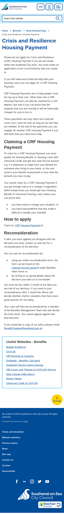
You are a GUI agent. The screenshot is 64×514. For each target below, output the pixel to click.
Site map (6, 454)
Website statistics (11, 437)
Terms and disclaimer (13, 432)
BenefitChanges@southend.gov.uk (23, 328)
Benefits (17, 31)
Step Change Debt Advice (20, 374)
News (5, 449)
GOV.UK (11, 351)
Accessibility (8, 471)
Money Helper (14, 378)
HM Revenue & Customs (20, 356)
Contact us (7, 460)
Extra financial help (36, 31)
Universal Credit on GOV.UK (22, 383)
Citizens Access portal (24, 267)
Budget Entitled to (16, 347)
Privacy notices (10, 443)
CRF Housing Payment (27, 225)
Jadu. (26, 421)
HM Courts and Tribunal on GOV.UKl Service (31, 369)
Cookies (6, 465)
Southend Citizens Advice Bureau (24, 365)
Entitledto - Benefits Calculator (23, 360)
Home (5, 31)
